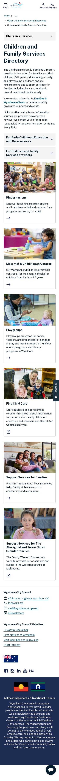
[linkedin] (18, 670)
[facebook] (6, 670)
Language (52, 5)
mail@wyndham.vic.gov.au (23, 608)
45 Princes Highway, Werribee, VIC (28, 598)
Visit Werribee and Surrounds (21, 640)
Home (7, 15)
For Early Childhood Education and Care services (27, 139)
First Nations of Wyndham (19, 635)
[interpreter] (31, 670)
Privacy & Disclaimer (16, 629)
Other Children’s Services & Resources (26, 20)
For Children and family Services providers (22, 153)
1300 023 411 (15, 603)
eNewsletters (16, 613)
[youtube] (25, 670)
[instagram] (12, 670)
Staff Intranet (12, 645)
